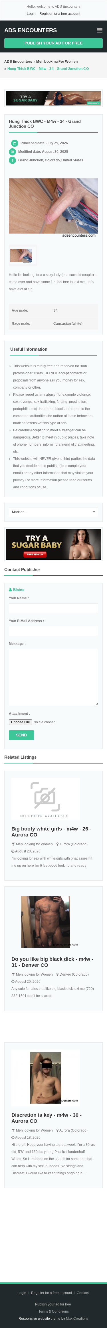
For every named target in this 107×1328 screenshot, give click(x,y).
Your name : (19, 598)
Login (31, 14)
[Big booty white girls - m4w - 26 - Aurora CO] (53, 799)
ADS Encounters (30, 30)
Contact (83, 1293)
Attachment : (19, 714)
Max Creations (77, 1319)
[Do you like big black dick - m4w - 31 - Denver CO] (53, 922)
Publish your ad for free (53, 43)
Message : (17, 644)
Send (21, 735)
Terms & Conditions (54, 1311)
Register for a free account (59, 14)
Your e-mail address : (26, 621)
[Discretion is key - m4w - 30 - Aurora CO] (53, 1077)
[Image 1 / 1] (53, 205)
